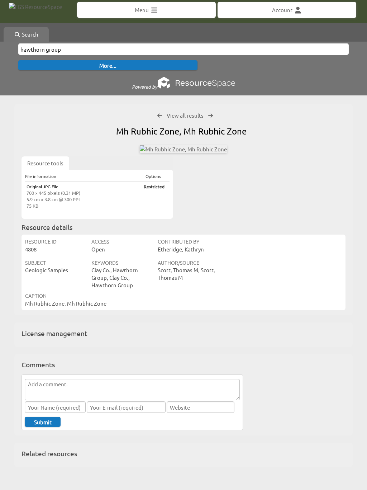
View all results (185, 115)
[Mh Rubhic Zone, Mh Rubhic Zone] (183, 149)
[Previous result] (159, 115)
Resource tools (45, 163)
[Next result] (210, 115)
